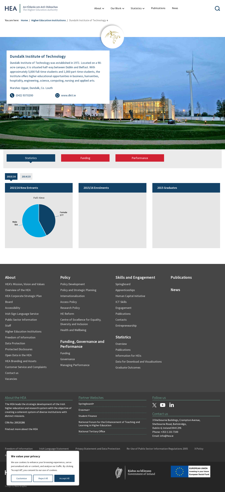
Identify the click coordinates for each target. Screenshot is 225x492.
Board (9, 302)
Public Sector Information (21, 319)
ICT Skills (121, 302)
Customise (21, 478)
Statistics (31, 158)
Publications (123, 314)
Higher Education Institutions (48, 20)
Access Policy (68, 302)
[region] (43, 468)
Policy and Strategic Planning (78, 290)
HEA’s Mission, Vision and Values (25, 284)
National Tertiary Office (92, 431)
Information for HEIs (128, 355)
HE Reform (67, 314)
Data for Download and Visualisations (138, 361)
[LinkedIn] (171, 405)
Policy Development (72, 284)
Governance (67, 359)
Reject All (43, 478)
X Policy (199, 448)
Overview (121, 344)
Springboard (122, 284)
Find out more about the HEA (21, 429)
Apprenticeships (125, 290)
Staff (8, 325)
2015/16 (11, 176)
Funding (85, 158)
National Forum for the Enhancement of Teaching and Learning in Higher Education (109, 423)
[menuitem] (99, 8)
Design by (16, 486)
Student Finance (88, 416)
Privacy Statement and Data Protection (97, 448)
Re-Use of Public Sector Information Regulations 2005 (157, 448)
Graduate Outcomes (128, 367)
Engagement (123, 308)
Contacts (121, 319)
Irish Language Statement (54, 448)
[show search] (217, 8)
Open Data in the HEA (18, 355)
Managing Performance (74, 365)
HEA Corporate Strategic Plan (23, 296)
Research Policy (70, 308)
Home (24, 20)
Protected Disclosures (18, 349)
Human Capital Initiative (130, 296)
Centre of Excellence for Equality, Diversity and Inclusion (80, 322)
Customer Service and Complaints (26, 367)
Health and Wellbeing (73, 330)
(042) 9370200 (24, 95)
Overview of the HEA (18, 290)
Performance (140, 158)
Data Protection (15, 343)
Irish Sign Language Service (22, 314)
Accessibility (12, 308)
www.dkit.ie (68, 95)
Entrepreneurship (126, 325)
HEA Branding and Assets (20, 361)
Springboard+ (86, 403)
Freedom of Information (20, 337)
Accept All (64, 478)
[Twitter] (154, 405)
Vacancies (11, 379)
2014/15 (26, 176)
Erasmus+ (84, 409)
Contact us (11, 373)
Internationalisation (72, 296)
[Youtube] (163, 405)
